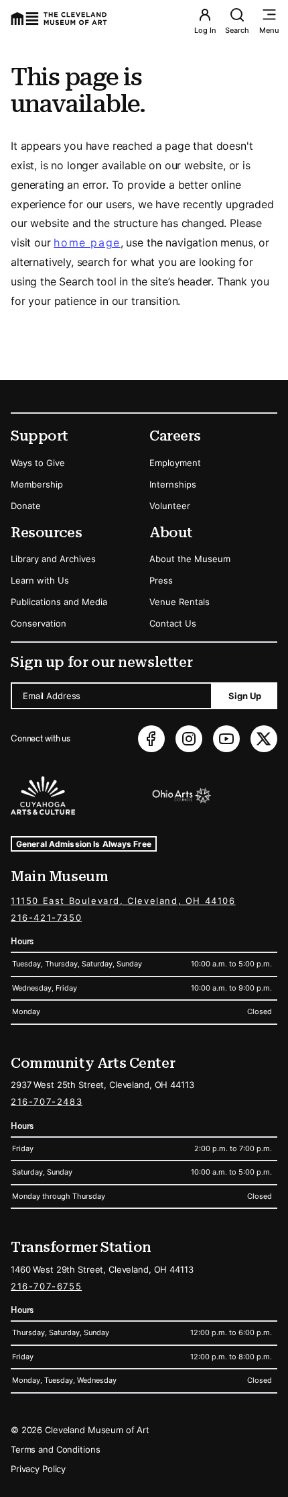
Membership (37, 484)
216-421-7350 (46, 917)
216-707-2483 (46, 1101)
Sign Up (244, 695)
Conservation (38, 623)
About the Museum (189, 558)
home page (87, 242)
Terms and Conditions (55, 1449)
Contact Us (172, 623)
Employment (175, 462)
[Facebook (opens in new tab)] (151, 738)
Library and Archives (53, 558)
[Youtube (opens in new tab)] (226, 738)
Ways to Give (38, 462)
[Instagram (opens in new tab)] (188, 738)
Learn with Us (40, 580)
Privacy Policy (38, 1468)
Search (237, 30)
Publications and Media (59, 601)
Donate (26, 505)
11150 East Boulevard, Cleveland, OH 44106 (123, 900)
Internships (172, 484)
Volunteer (169, 505)
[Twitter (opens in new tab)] (263, 738)
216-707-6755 (46, 1286)
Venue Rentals (179, 601)
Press (161, 580)
